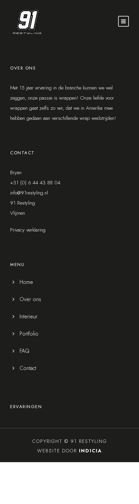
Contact (28, 368)
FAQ (24, 351)
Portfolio (29, 334)
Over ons (30, 299)
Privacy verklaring (28, 230)
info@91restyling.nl (29, 192)
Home (26, 282)
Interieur (28, 316)
